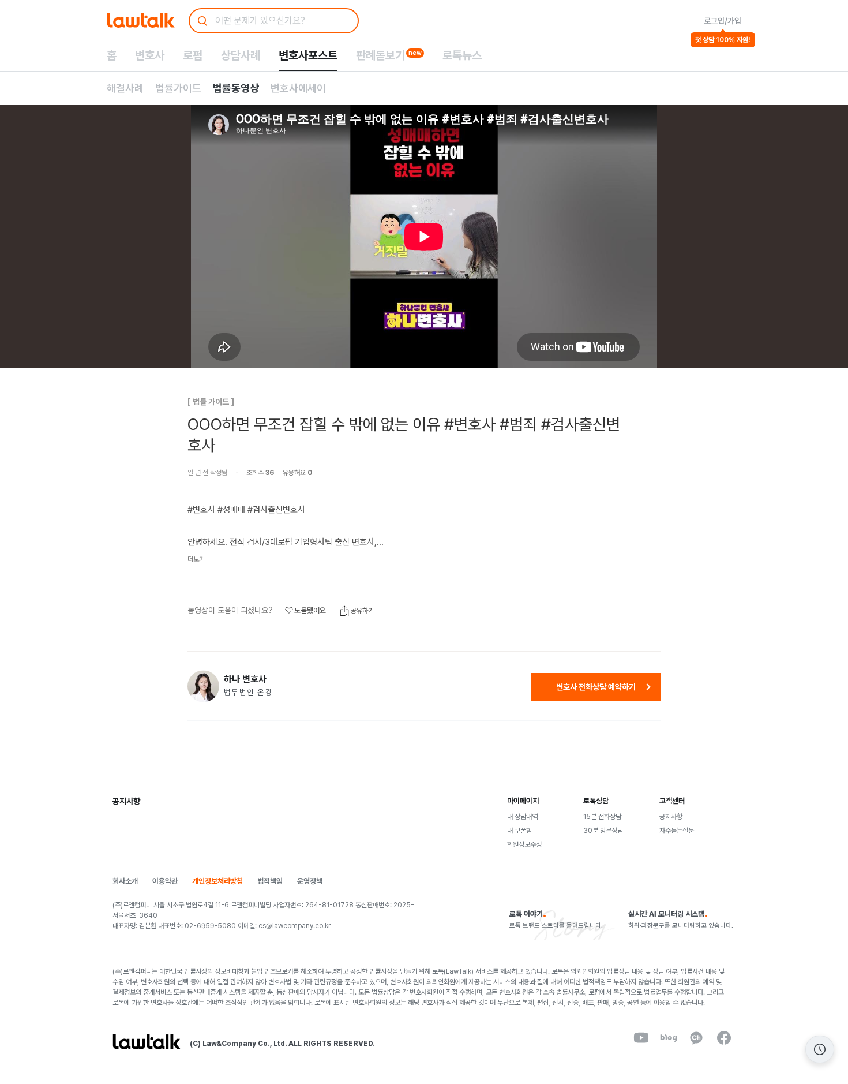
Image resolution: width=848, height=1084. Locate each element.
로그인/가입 (722, 20)
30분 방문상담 (603, 831)
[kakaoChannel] (696, 1037)
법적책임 (270, 881)
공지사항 (670, 817)
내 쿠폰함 (519, 831)
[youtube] (640, 1037)
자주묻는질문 (676, 831)
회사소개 (125, 881)
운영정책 (309, 881)
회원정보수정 (524, 844)
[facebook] (724, 1037)
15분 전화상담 (602, 817)
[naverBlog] (668, 1037)
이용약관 (165, 881)
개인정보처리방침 (217, 881)
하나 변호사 (245, 679)
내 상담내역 (522, 817)
